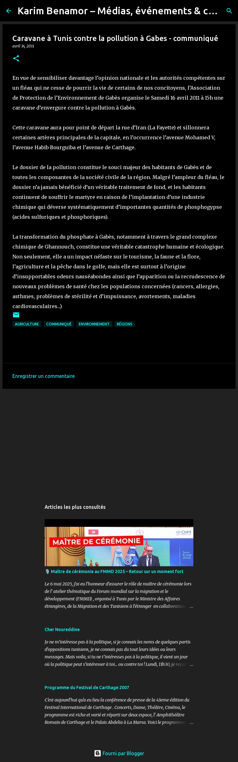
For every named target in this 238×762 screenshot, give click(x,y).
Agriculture (27, 324)
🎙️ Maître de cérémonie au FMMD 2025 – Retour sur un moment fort (114, 571)
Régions (124, 324)
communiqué (59, 324)
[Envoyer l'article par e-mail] (16, 317)
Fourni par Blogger (122, 753)
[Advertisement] (119, 441)
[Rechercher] (229, 10)
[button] (16, 59)
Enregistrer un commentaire (43, 376)
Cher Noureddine (62, 629)
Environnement (94, 324)
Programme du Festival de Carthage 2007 (87, 687)
